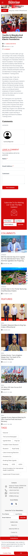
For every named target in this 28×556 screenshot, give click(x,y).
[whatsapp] (27, 283)
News (2, 323)
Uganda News (7, 440)
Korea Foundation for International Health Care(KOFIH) (13, 469)
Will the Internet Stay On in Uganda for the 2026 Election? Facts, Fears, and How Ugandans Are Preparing (13, 259)
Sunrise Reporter (11, 43)
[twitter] (27, 278)
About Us (14, 525)
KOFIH (20, 464)
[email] (27, 273)
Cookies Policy (14, 536)
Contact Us (14, 532)
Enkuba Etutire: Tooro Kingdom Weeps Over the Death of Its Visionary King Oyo (11, 357)
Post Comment (10, 187)
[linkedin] (27, 280)
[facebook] (27, 275)
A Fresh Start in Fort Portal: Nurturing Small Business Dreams (13, 290)
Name (5, 159)
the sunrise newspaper (10, 437)
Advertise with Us (14, 529)
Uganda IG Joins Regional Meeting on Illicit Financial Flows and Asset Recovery (13, 419)
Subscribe (20, 224)
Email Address (7, 166)
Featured (5, 433)
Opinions (3, 254)
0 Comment (7, 49)
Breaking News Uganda (9, 460)
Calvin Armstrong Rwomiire (10, 452)
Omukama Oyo (7, 456)
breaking (5, 464)
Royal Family (15, 448)
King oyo (17, 440)
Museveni (5, 448)
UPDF (13, 464)
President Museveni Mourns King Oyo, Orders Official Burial (13, 326)
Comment (5, 173)
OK (21, 553)
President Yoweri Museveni (10, 444)
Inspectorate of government (11, 474)
